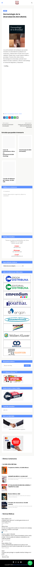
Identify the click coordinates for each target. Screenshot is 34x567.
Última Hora (5, 526)
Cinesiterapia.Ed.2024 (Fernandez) (25, 150)
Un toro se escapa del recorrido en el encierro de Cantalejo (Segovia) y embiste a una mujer (17, 528)
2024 (6, 113)
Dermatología (10, 113)
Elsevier (16, 113)
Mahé (20, 113)
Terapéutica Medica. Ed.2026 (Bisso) (18, 467)
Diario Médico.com (6, 518)
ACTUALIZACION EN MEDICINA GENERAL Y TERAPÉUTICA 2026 (19, 485)
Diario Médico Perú (6, 543)
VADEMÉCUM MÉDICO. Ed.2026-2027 (18, 476)
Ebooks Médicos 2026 (14, 494)
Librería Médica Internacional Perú (21, 564)
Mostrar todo (5, 557)
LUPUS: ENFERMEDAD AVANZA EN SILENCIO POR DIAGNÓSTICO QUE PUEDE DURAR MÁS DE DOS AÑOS (16, 545)
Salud (3, 551)
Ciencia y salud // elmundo (8, 534)
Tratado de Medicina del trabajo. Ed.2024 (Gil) (9, 180)
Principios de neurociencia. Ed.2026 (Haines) (18, 503)
